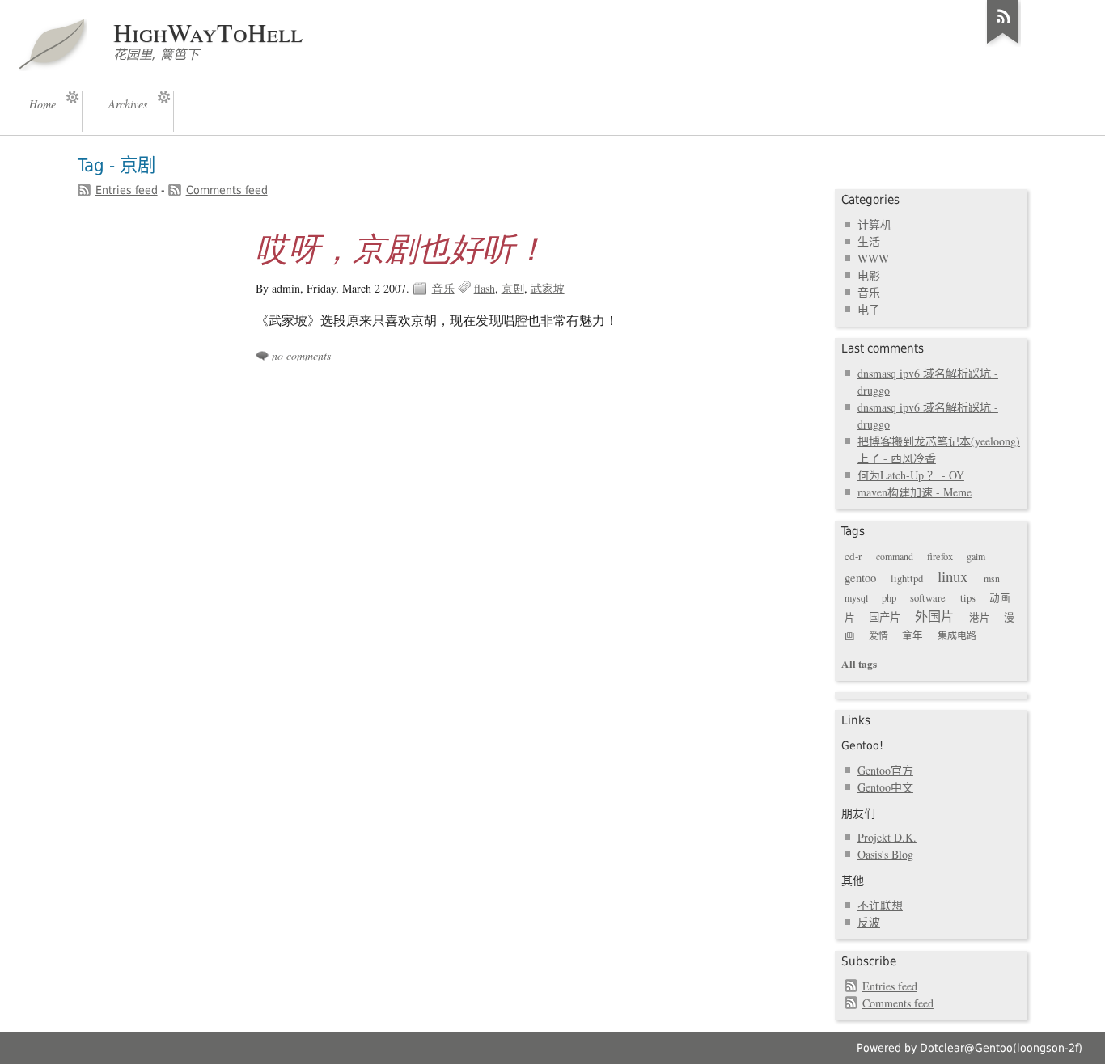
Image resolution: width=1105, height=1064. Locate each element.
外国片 (934, 616)
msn (992, 578)
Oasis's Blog (885, 854)
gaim (976, 556)
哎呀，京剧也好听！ (401, 247)
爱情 (878, 634)
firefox (940, 557)
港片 (979, 617)
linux (952, 576)
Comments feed (227, 190)
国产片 (884, 617)
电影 (868, 275)
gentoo (860, 577)
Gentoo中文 (885, 787)
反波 (868, 922)
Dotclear (942, 1047)
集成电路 (957, 634)
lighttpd (907, 578)
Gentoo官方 (885, 770)
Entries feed (126, 190)
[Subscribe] (1003, 44)
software (928, 598)
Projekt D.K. (887, 837)
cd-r (853, 556)
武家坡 (548, 288)
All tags (859, 663)
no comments (301, 355)
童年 (912, 635)
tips (968, 598)
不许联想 (880, 905)
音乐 (443, 288)
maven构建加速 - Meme (914, 492)
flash (484, 288)
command (894, 556)
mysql (856, 597)
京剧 (513, 288)
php (889, 598)
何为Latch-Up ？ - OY (910, 475)
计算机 (874, 224)
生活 (868, 241)
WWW (873, 258)
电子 (868, 309)
